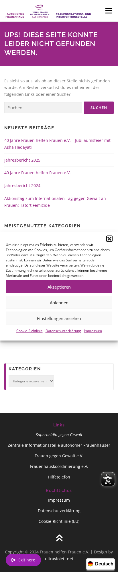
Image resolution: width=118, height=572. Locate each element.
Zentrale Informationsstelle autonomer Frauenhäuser (59, 445)
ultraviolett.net (59, 558)
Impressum (93, 330)
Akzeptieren (59, 286)
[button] (109, 239)
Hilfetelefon (59, 477)
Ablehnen (59, 302)
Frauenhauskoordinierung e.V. (59, 466)
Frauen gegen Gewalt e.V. (59, 455)
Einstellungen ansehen (59, 318)
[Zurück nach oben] (59, 538)
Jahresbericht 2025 (22, 160)
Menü (109, 10)
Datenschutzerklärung (63, 330)
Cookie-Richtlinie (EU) (59, 521)
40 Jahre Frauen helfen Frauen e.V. (37, 172)
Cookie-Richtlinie (29, 330)
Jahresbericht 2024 (22, 185)
